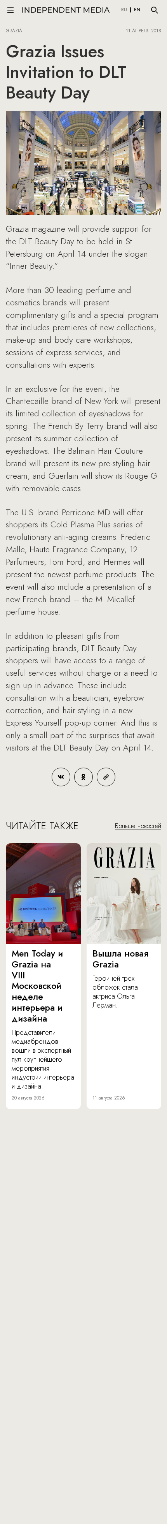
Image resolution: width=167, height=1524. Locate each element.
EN (137, 10)
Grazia (14, 30)
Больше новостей (138, 826)
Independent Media (66, 10)
